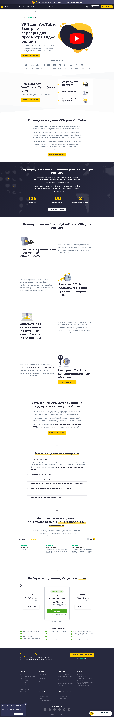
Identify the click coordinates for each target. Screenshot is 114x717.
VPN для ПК (23, 674)
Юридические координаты (83, 685)
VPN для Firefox (24, 682)
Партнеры (41, 694)
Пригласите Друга (43, 696)
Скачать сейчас (61, 679)
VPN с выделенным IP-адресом (65, 683)
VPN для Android (24, 680)
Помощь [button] (54, 6)
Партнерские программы (45, 700)
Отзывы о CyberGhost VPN (64, 674)
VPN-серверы (42, 687)
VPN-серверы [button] (34, 6)
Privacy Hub (42, 676)
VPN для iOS (23, 691)
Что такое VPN (42, 674)
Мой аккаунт (95, 6)
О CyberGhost (80, 674)
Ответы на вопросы (62, 696)
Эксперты (22, 539)
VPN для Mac (23, 678)
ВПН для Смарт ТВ (24, 689)
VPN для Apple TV (24, 684)
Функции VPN (42, 685)
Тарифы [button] (42, 6)
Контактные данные (81, 676)
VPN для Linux (23, 686)
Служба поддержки (62, 698)
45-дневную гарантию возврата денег (46, 682)
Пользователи (32, 539)
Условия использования (82, 680)
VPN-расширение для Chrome (27, 676)
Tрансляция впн (62, 685)
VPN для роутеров (24, 688)
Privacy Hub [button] (48, 6)
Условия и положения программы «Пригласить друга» (85, 683)
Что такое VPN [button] (17, 6)
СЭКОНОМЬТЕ (107, 6)
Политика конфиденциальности (84, 678)
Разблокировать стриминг (29, 11)
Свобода (41, 698)
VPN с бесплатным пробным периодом (65, 677)
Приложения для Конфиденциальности (44, 679)
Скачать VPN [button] (26, 6)
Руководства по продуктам (64, 694)
